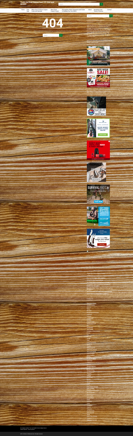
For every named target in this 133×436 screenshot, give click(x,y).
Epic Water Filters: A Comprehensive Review (98, 282)
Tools (88, 403)
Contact (109, 9)
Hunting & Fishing (91, 359)
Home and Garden (91, 351)
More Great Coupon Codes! (55, 10)
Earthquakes (90, 327)
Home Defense (91, 353)
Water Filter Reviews (92, 416)
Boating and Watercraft (93, 312)
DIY (88, 325)
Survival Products (91, 394)
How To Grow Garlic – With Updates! (96, 278)
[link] (96, 97)
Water (88, 414)
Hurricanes (89, 360)
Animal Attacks (91, 305)
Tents (88, 399)
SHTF (88, 384)
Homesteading (90, 355)
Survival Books (90, 392)
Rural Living (90, 377)
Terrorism (89, 401)
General (89, 346)
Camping (89, 316)
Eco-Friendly (90, 329)
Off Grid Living (90, 372)
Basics (88, 308)
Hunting (89, 357)
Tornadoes (89, 405)
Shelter (88, 383)
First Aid (89, 336)
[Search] (101, 4)
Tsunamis (89, 409)
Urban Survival (90, 412)
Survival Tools (90, 397)
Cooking (89, 320)
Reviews (89, 375)
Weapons (89, 418)
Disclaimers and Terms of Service (98, 10)
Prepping (89, 373)
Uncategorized (90, 410)
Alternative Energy (91, 303)
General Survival (91, 347)
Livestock (89, 362)
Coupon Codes (90, 321)
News (88, 368)
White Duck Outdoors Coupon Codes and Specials (39, 10)
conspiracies (90, 318)
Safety (88, 379)
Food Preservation (91, 342)
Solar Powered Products (93, 390)
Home (23, 9)
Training (89, 407)
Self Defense (90, 381)
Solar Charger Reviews (92, 386)
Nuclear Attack (90, 370)
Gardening (89, 344)
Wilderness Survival (92, 420)
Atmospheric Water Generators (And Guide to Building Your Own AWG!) (73, 10)
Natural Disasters (91, 366)
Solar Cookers (90, 388)
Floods (88, 338)
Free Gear (28, 10)
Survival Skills (90, 396)
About (90, 9)
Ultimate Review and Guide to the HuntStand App (99, 291)
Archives (89, 307)
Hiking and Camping (92, 349)
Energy (88, 333)
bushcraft (89, 314)
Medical (89, 364)
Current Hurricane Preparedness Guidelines (98, 293)
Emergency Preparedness (93, 331)
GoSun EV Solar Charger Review (95, 280)
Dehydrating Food (91, 323)
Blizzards (89, 310)
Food (88, 340)
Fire (88, 334)
